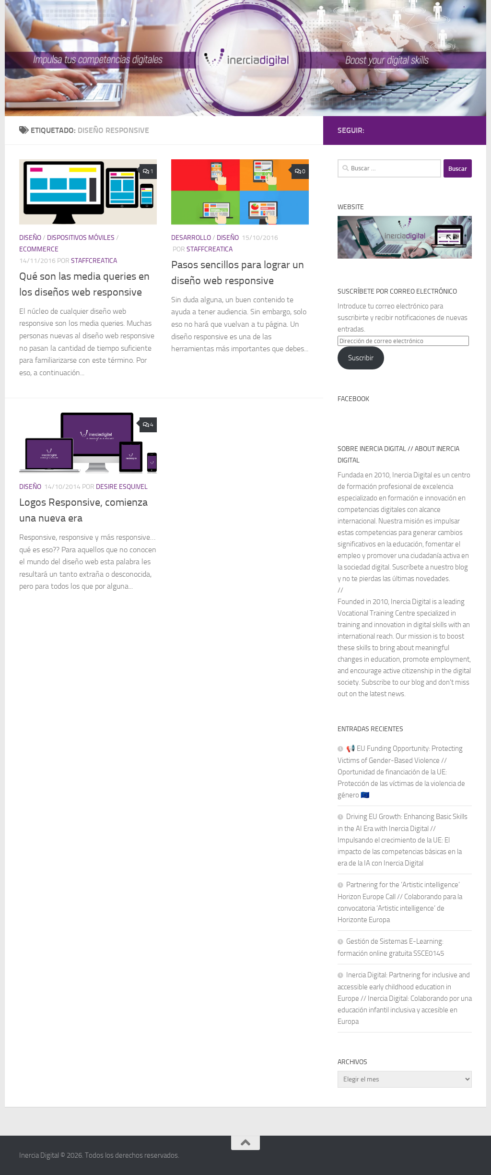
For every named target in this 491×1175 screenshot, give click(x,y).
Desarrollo (191, 238)
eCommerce (38, 249)
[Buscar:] (389, 168)
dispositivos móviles (81, 238)
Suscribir (361, 358)
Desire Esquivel (122, 487)
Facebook (353, 399)
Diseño (30, 238)
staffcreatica (94, 261)
